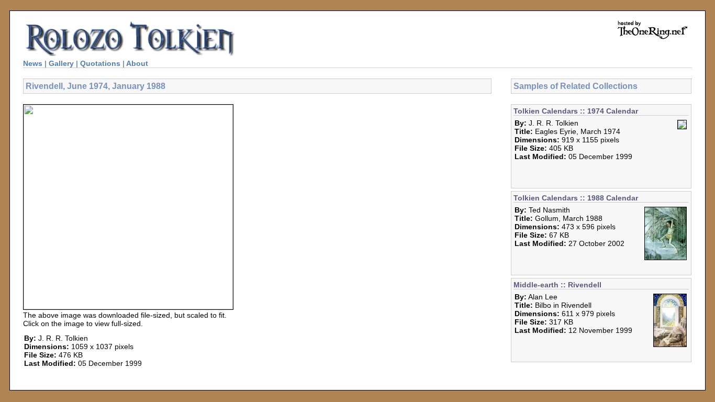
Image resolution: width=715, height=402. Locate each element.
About (137, 63)
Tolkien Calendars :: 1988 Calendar (575, 198)
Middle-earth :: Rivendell (557, 285)
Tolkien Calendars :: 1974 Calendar (575, 111)
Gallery (61, 63)
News (32, 63)
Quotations (100, 63)
